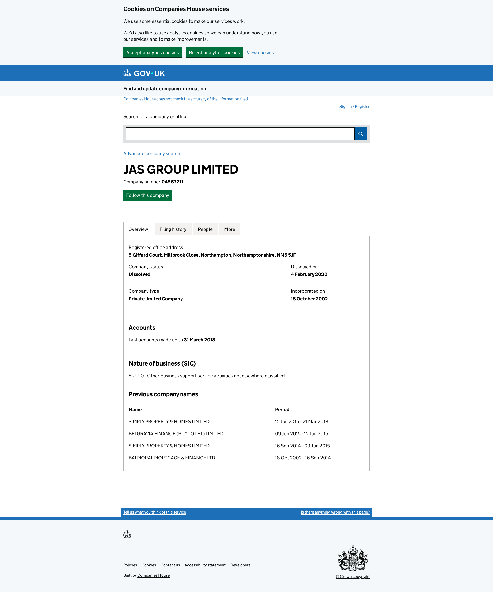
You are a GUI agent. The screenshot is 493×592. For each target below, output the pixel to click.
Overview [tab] (138, 229)
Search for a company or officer (156, 117)
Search (361, 133)
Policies (130, 565)
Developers (240, 565)
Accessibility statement (205, 565)
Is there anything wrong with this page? (335, 512)
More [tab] (229, 229)
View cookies (260, 52)
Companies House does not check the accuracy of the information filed (185, 98)
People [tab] (205, 229)
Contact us (170, 565)
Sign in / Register (354, 106)
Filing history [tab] (173, 229)
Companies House (153, 575)
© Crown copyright (353, 576)
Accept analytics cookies (152, 52)
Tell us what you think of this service (154, 512)
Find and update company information (164, 89)
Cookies (148, 565)
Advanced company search (151, 153)
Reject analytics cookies (214, 52)
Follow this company (147, 195)
